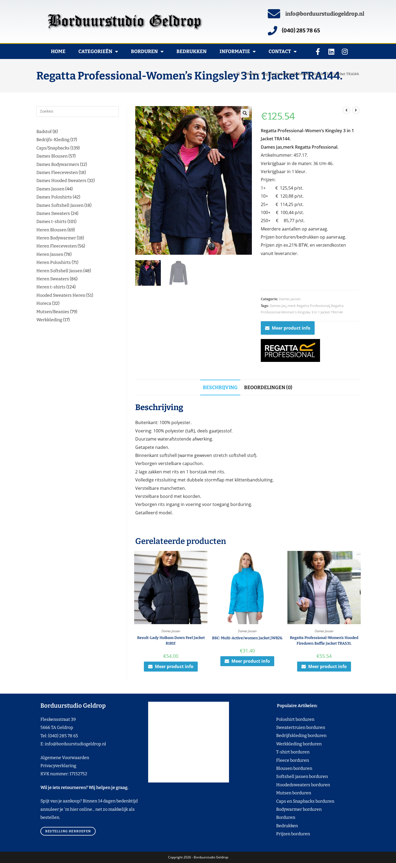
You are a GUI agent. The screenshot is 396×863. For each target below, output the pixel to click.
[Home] (238, 74)
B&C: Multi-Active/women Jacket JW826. (247, 638)
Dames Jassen (290, 298)
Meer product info (291, 328)
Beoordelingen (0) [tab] (268, 387)
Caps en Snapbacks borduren (295, 801)
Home (58, 51)
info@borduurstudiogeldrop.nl (324, 14)
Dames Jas (278, 305)
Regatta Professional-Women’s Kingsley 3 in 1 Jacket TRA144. (311, 74)
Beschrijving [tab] (220, 387)
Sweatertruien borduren (290, 727)
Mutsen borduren (291, 792)
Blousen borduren (284, 768)
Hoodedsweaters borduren (293, 784)
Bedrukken (191, 51)
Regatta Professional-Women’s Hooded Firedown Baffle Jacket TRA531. (324, 640)
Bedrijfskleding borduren (291, 735)
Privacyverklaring (58, 765)
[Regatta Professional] (290, 350)
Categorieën (95, 51)
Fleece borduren (282, 760)
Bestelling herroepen (68, 831)
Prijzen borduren (283, 833)
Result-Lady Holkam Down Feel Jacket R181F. (171, 640)
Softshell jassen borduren (292, 776)
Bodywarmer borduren (289, 809)
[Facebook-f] (318, 51)
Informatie (235, 51)
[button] (245, 113)
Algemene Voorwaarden (64, 757)
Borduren (144, 51)
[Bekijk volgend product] (356, 110)
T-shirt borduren (283, 751)
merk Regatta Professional (308, 305)
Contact (280, 51)
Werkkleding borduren (289, 743)
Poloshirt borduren (292, 719)
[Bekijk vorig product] (346, 110)
